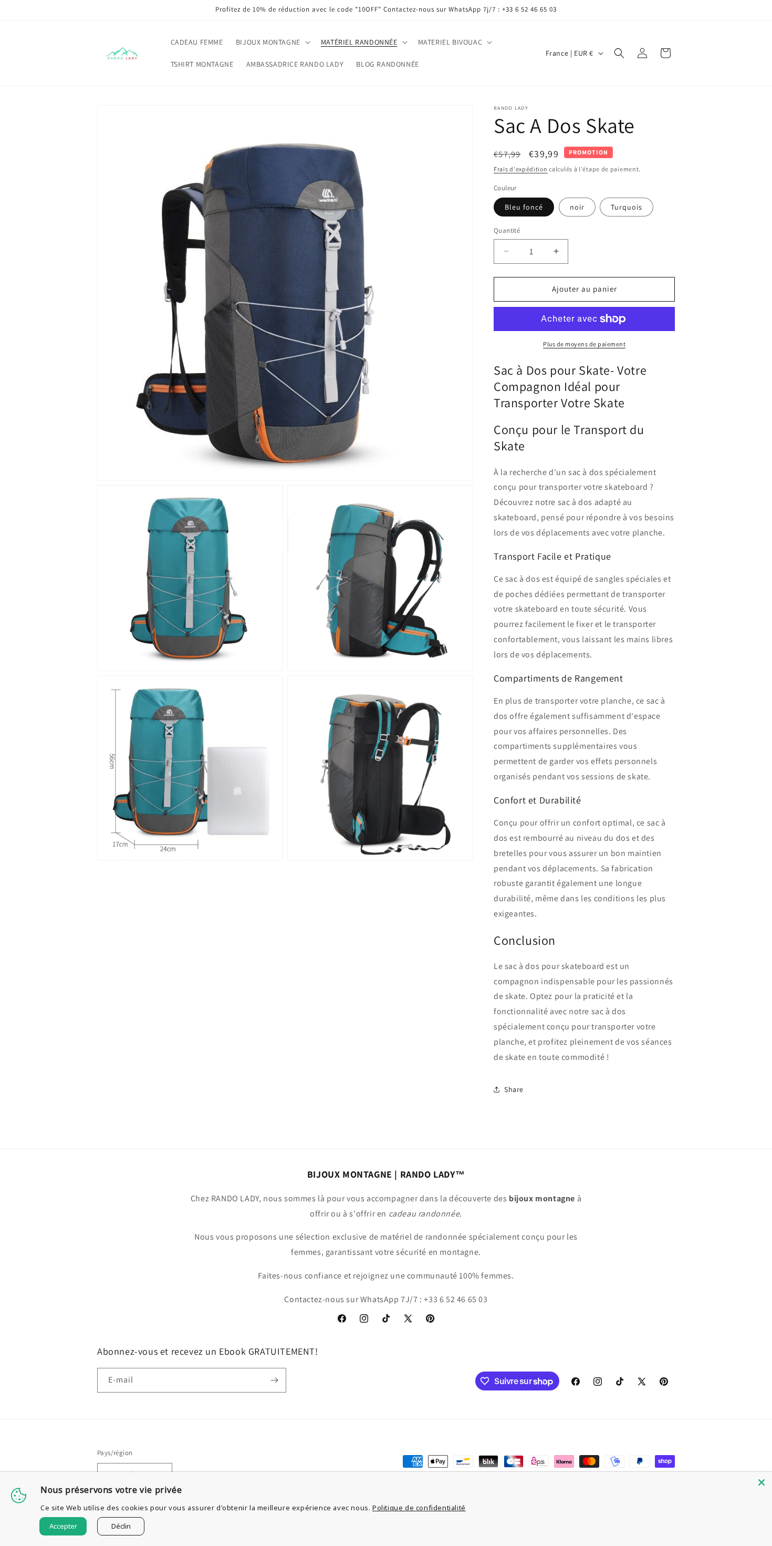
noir (577, 207)
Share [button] (514, 1089)
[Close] (761, 1482)
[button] (272, 42)
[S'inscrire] (274, 1380)
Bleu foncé (524, 207)
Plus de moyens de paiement (584, 344)
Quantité (507, 230)
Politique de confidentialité (419, 1507)
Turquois (626, 207)
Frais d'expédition (521, 169)
